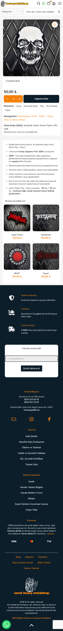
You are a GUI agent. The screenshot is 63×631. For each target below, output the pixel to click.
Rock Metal (51, 106)
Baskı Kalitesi (44, 562)
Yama (7, 110)
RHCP (17, 273)
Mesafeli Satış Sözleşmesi (31, 441)
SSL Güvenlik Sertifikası (31, 458)
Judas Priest (17, 234)
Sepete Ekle (41, 98)
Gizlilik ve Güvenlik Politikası (31, 453)
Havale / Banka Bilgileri (31, 487)
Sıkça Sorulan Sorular (22, 562)
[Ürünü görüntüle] (27, 212)
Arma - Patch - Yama (41, 116)
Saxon (46, 273)
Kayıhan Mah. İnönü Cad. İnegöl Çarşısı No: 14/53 (32, 408)
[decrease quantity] (7, 99)
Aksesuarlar (24, 116)
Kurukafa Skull (31, 106)
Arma (18, 106)
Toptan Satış (31, 464)
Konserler (42, 557)
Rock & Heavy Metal (14, 119)
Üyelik (31, 481)
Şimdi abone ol (31, 368)
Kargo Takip (31, 509)
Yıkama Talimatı (31, 568)
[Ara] (59, 11)
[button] (55, 24)
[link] (31, 586)
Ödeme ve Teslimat (31, 447)
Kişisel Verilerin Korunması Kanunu (31, 504)
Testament (46, 234)
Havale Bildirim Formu (32, 492)
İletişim (31, 498)
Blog (18, 557)
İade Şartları (32, 436)
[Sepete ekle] (27, 208)
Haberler (29, 557)
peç (42, 106)
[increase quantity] (19, 99)
